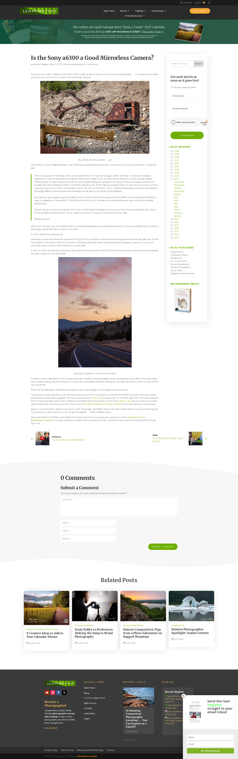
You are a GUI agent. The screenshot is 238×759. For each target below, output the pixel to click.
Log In (198, 3)
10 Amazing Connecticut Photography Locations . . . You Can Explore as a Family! (136, 718)
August (177, 194)
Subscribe (187, 135)
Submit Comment (163, 547)
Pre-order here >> (153, 31)
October (178, 188)
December (179, 182)
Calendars (89, 713)
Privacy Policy (51, 750)
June (176, 200)
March (177, 210)
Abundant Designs (87, 756)
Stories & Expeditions (181, 267)
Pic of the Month (179, 261)
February (178, 213)
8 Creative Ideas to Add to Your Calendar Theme (45, 635)
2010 (176, 237)
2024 (176, 157)
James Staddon (41, 64)
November (179, 185)
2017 (176, 179)
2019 (176, 172)
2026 (176, 151)
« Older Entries (129, 739)
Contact (88, 708)
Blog (86, 693)
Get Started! (51, 727)
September (179, 191)
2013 (176, 228)
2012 (176, 231)
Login (87, 718)
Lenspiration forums (136, 417)
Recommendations (74, 64)
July (176, 197)
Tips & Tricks (176, 270)
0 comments (91, 64)
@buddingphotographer (42, 420)
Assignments (177, 252)
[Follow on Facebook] (58, 692)
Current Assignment (94, 698)
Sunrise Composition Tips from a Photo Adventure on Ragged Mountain (142, 633)
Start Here (109, 11)
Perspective (176, 258)
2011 (176, 234)
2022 (176, 163)
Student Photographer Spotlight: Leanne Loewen (190, 631)
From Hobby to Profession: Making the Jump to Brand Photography (94, 633)
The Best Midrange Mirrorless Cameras (102, 404)
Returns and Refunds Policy (90, 750)
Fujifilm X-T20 (124, 401)
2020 (176, 169)
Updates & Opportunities (182, 273)
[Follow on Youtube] (47, 692)
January (177, 216)
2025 (176, 154)
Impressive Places (179, 255)
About (123, 11)
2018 (176, 176)
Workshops (157, 11)
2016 (176, 219)
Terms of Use (67, 750)
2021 (176, 166)
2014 (176, 225)
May (176, 203)
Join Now (200, 11)
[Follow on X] (64, 692)
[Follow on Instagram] (52, 692)
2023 (176, 160)
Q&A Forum (90, 703)
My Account (186, 3)
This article (97, 398)
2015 (176, 222)
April (176, 207)
